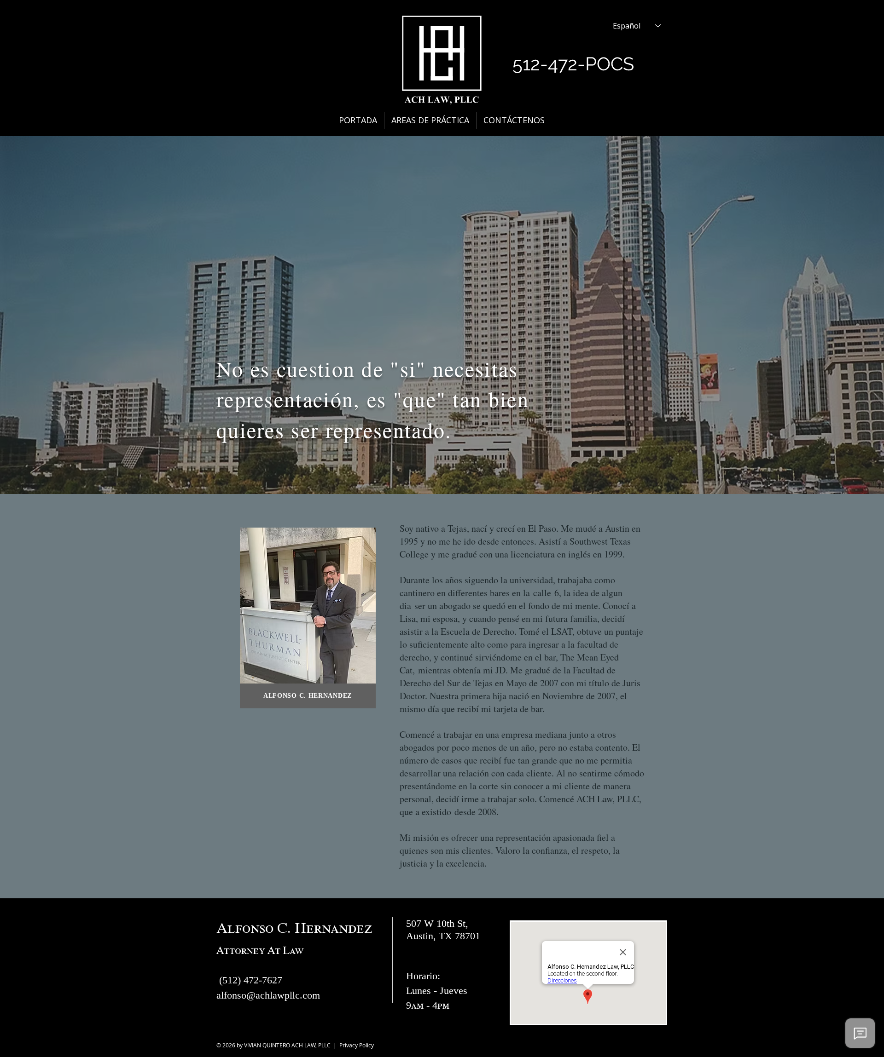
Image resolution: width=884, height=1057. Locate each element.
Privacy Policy (356, 1045)
